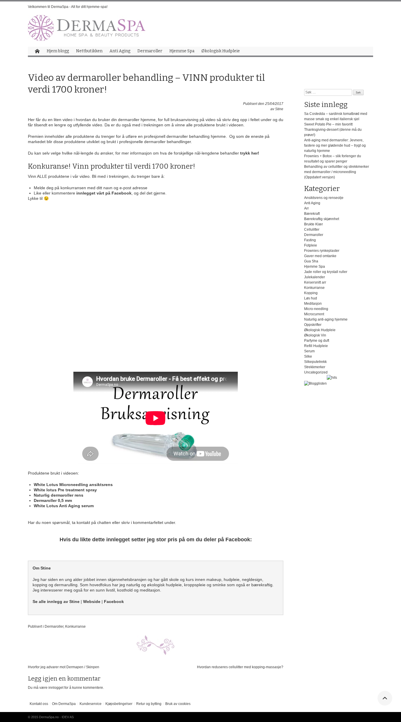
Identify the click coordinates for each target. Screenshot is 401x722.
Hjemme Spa (181, 50)
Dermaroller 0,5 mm (53, 500)
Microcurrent (314, 314)
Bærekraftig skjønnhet (321, 219)
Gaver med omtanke (320, 256)
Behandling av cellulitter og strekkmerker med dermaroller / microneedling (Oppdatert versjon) (336, 172)
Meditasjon (313, 303)
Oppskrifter (312, 325)
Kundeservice (91, 704)
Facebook (114, 601)
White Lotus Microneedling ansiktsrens (73, 484)
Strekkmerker (314, 367)
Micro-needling (316, 309)
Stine (279, 109)
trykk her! (249, 153)
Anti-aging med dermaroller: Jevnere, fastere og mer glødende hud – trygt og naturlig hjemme (335, 145)
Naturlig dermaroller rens (59, 495)
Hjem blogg (58, 50)
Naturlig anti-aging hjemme (326, 319)
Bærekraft (312, 214)
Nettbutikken (89, 50)
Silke (308, 356)
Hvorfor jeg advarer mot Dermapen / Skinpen (63, 667)
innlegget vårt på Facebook (103, 193)
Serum (309, 351)
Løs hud (310, 298)
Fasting (310, 240)
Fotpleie (310, 245)
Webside (91, 601)
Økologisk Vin (315, 335)
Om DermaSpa (64, 704)
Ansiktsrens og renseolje (323, 198)
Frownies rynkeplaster (321, 251)
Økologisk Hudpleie (220, 50)
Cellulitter (311, 229)
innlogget (55, 688)
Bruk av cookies (178, 704)
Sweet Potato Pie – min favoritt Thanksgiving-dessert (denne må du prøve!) (333, 129)
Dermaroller (149, 50)
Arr (306, 208)
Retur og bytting (148, 704)
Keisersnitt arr (315, 282)
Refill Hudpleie (316, 346)
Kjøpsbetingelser (118, 704)
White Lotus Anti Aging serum (64, 505)
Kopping (311, 293)
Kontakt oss (39, 704)
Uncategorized (316, 372)
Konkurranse (75, 626)
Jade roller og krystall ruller (325, 272)
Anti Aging (119, 50)
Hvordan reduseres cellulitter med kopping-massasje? (240, 667)
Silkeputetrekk (315, 362)
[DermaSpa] (86, 28)
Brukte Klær (313, 224)
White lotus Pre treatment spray (65, 490)
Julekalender (314, 277)
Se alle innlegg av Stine (56, 601)
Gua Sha (311, 261)
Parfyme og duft (316, 341)
